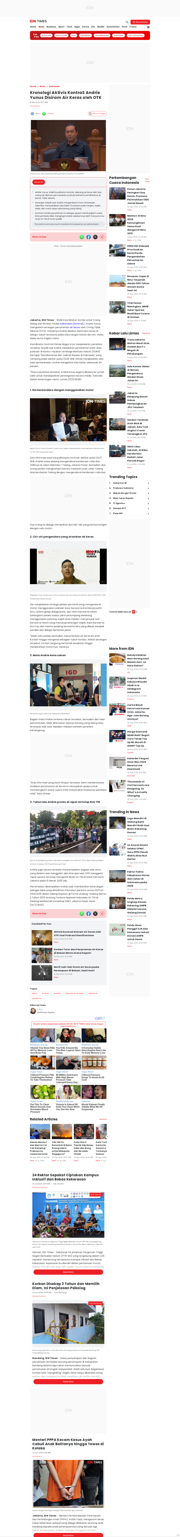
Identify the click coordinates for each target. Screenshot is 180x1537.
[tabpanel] (68, 208)
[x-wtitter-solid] (95, 237)
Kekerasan (66, 323)
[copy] (102, 237)
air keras (75, 327)
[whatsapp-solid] (82, 237)
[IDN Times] (38, 21)
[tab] (39, 182)
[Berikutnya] (107, 1136)
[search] (127, 22)
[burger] (148, 27)
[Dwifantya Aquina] (33, 1011)
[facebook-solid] (88, 237)
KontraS (78, 323)
